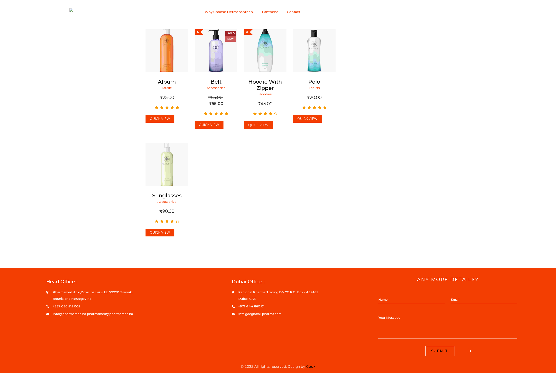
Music (167, 88)
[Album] (167, 50)
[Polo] (314, 50)
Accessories (216, 88)
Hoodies (265, 94)
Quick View (160, 119)
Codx (310, 367)
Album (167, 82)
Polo (314, 82)
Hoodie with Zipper (265, 85)
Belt (216, 82)
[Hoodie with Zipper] (265, 50)
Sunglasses (167, 195)
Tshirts (314, 88)
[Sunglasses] (167, 164)
